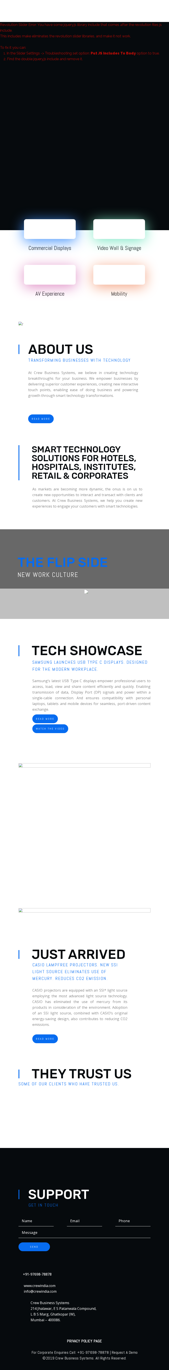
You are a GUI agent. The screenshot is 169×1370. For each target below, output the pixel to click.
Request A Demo (125, 1352)
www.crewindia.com (39, 1285)
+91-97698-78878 (37, 1274)
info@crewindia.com (40, 1291)
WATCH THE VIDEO (50, 728)
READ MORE (41, 419)
